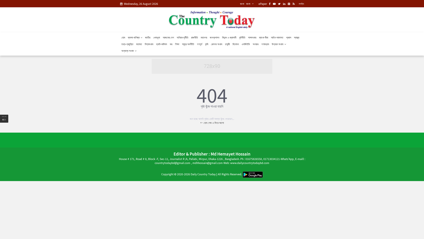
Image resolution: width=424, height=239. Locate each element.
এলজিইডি (246, 44)
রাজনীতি (194, 37)
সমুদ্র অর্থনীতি (188, 44)
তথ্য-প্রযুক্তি (127, 44)
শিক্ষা (177, 44)
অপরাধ (256, 44)
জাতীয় (147, 37)
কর (171, 44)
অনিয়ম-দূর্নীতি (182, 37)
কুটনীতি (242, 37)
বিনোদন (236, 44)
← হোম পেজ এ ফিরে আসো (212, 123)
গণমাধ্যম (265, 44)
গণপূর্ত (199, 44)
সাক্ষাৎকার (252, 37)
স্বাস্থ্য (296, 37)
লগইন (301, 4)
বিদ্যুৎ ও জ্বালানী (229, 37)
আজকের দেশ (168, 37)
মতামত (139, 44)
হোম (123, 37)
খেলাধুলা (156, 37)
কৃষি (206, 44)
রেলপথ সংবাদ (216, 44)
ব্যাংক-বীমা (263, 37)
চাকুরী (227, 44)
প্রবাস (288, 37)
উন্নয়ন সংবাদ (278, 44)
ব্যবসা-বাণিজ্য (134, 37)
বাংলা (242, 4)
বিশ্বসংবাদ (149, 44)
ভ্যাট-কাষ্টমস (161, 44)
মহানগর (204, 37)
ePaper (263, 4)
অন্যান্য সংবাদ (127, 51)
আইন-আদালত (277, 37)
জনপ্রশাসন (214, 37)
